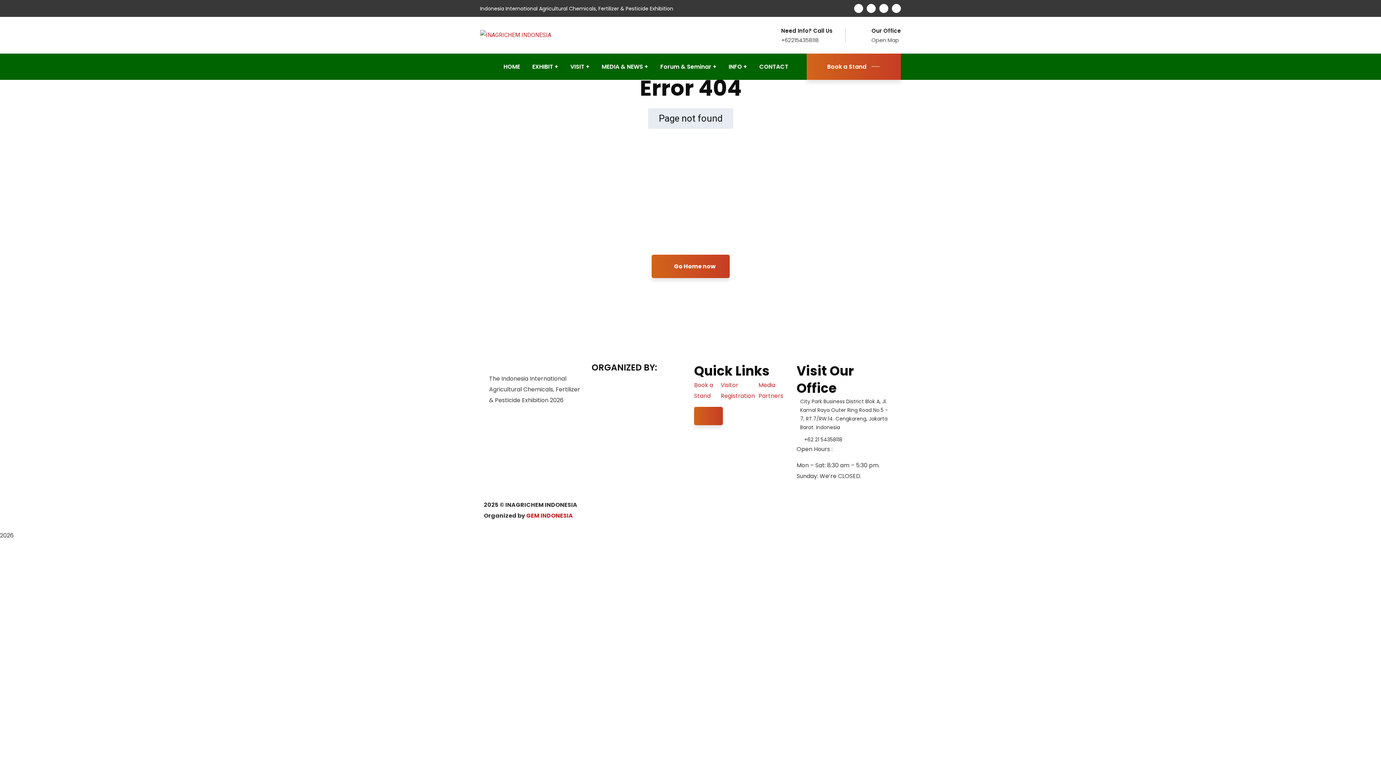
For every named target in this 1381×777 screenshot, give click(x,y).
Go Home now (694, 266)
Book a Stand (846, 67)
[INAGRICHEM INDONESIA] (515, 35)
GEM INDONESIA (549, 516)
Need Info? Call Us (807, 31)
